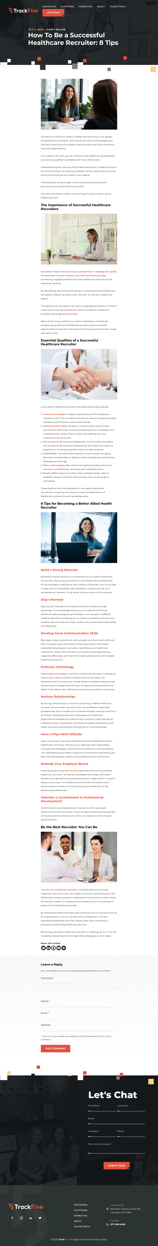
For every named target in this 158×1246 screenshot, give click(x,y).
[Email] (58, 948)
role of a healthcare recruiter (61, 890)
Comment (47, 978)
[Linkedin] (48, 948)
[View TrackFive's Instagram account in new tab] (21, 1218)
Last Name (123, 1106)
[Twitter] (43, 948)
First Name (94, 1106)
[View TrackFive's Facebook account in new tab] (12, 1218)
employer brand (68, 770)
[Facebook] (53, 948)
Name (45, 1001)
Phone (121, 1131)
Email (45, 1013)
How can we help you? (100, 1144)
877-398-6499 (117, 1224)
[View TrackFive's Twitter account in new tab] (40, 1218)
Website (46, 1025)
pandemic (70, 310)
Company (93, 1131)
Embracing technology (53, 674)
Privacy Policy (99, 1239)
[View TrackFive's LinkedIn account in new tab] (30, 1218)
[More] (63, 948)
